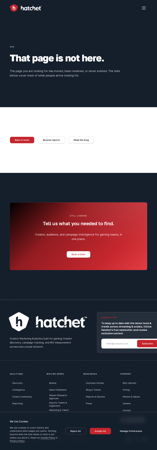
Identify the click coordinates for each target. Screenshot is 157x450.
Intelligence (18, 389)
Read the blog (81, 140)
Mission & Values (131, 396)
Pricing (126, 389)
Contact (127, 410)
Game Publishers (58, 389)
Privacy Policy (17, 441)
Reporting (17, 403)
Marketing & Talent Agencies (59, 411)
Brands (52, 383)
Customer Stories (95, 383)
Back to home (22, 140)
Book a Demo (78, 254)
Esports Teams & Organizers (58, 404)
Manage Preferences (131, 431)
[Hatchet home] (26, 8)
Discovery (17, 383)
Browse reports (51, 140)
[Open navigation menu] (143, 8)
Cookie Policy (48, 437)
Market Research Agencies (58, 397)
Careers (127, 403)
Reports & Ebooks (95, 396)
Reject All (75, 431)
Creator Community (22, 396)
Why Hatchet (129, 383)
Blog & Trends (93, 389)
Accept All (100, 431)
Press (89, 403)
